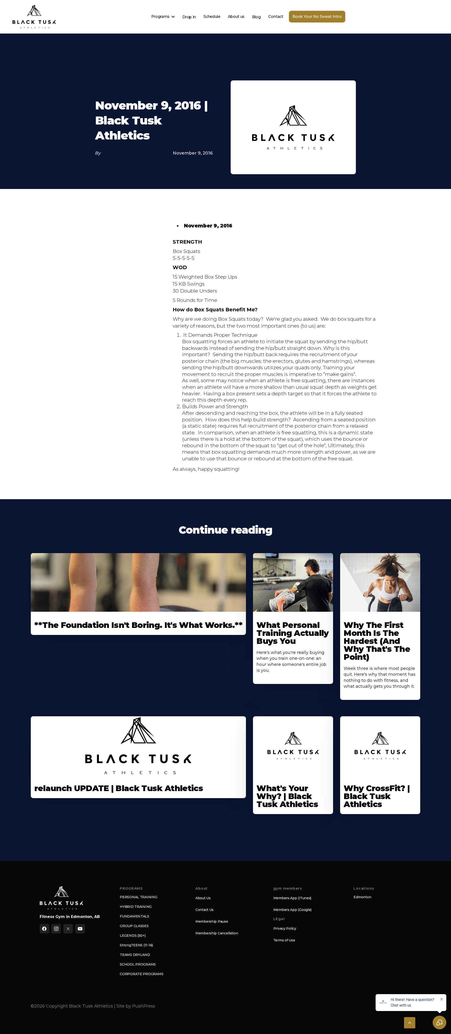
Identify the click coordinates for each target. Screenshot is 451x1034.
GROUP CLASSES (134, 926)
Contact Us (204, 910)
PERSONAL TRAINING (138, 897)
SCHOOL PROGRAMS (138, 964)
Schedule (211, 16)
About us (236, 16)
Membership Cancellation (216, 933)
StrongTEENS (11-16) (136, 945)
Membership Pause (211, 921)
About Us (203, 898)
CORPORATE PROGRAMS (141, 974)
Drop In (189, 17)
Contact (275, 16)
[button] (163, 16)
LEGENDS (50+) (132, 935)
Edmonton (362, 897)
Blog (256, 17)
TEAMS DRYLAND (135, 955)
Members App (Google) (292, 910)
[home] (34, 16)
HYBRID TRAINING (136, 907)
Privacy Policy (284, 928)
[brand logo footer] (61, 897)
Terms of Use (284, 940)
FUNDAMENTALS (134, 916)
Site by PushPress (136, 1006)
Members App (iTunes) (292, 898)
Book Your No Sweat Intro (317, 16)
